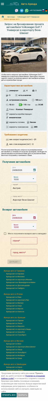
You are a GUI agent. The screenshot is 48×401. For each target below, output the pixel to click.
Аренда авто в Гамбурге (15, 288)
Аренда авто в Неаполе (15, 312)
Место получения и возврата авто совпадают (27, 234)
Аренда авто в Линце (14, 350)
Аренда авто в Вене (13, 344)
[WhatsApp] (26, 10)
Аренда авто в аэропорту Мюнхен (19, 279)
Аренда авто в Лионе (14, 323)
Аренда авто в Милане (14, 303)
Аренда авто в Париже (15, 320)
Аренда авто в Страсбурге (16, 335)
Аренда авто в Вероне (14, 309)
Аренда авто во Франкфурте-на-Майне (20, 282)
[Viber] (16, 10)
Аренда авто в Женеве (15, 370)
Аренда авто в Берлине (15, 274)
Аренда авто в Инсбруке (15, 355)
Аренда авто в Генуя (14, 306)
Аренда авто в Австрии (14, 341)
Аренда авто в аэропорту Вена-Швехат (21, 347)
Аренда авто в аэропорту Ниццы (18, 329)
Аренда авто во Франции (14, 317)
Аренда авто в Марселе (15, 326)
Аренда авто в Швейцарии (15, 364)
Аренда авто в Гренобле (15, 332)
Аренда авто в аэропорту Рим (17, 300)
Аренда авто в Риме (13, 297)
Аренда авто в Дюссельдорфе (18, 285)
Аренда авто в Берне (14, 367)
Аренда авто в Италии (13, 294)
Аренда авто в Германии (14, 271)
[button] (24, 178)
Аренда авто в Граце (14, 358)
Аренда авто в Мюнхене (15, 277)
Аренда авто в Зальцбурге (16, 352)
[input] (25, 169)
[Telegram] (21, 10)
